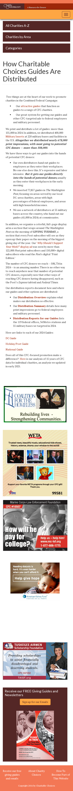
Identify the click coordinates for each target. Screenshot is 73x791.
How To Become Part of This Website (61, 774)
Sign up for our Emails (35, 702)
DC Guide (11, 338)
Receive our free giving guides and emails (12, 774)
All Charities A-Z (17, 25)
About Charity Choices (36, 772)
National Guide (14, 349)
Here (23, 359)
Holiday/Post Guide (17, 344)
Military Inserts (15, 136)
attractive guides (30, 106)
